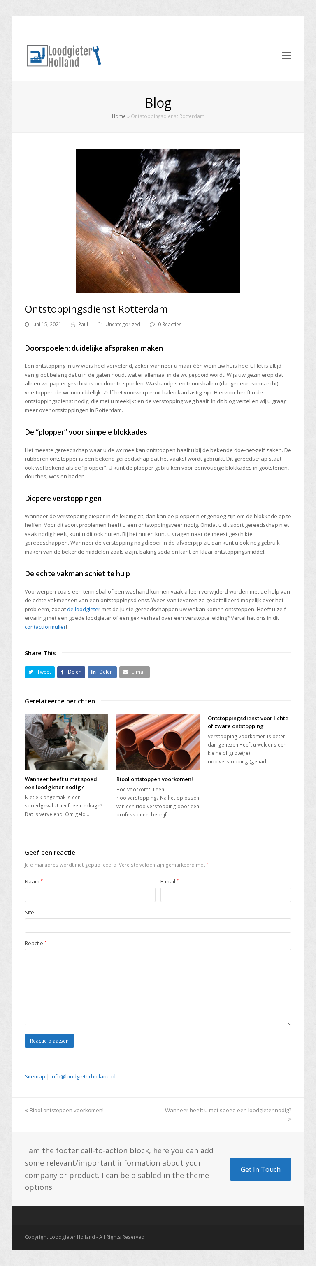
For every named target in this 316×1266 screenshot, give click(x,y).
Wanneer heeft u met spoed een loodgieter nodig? (61, 783)
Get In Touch (261, 1169)
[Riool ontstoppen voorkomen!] (158, 742)
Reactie (35, 943)
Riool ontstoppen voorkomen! (154, 779)
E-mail (169, 881)
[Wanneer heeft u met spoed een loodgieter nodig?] (66, 742)
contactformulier (45, 627)
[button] (40, 672)
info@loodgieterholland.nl (83, 1076)
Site (29, 912)
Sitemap (35, 1076)
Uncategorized (122, 324)
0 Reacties (170, 324)
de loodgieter (83, 609)
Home (119, 116)
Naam (34, 881)
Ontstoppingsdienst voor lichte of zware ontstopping (248, 722)
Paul (83, 324)
